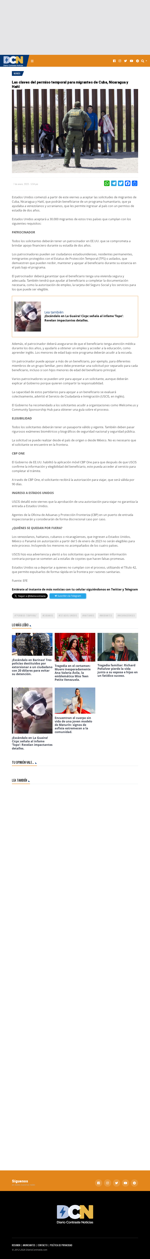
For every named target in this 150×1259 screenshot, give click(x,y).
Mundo (17, 73)
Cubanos (48, 615)
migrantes (106, 615)
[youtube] (131, 61)
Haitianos (89, 615)
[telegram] (137, 61)
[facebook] (114, 61)
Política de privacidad (61, 1245)
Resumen (16, 1245)
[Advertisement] (75, 27)
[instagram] (120, 61)
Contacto (43, 1245)
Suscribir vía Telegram (69, 595)
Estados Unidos (68, 615)
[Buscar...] (145, 61)
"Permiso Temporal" (26, 615)
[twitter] (125, 61)
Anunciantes (29, 1245)
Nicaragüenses (127, 615)
